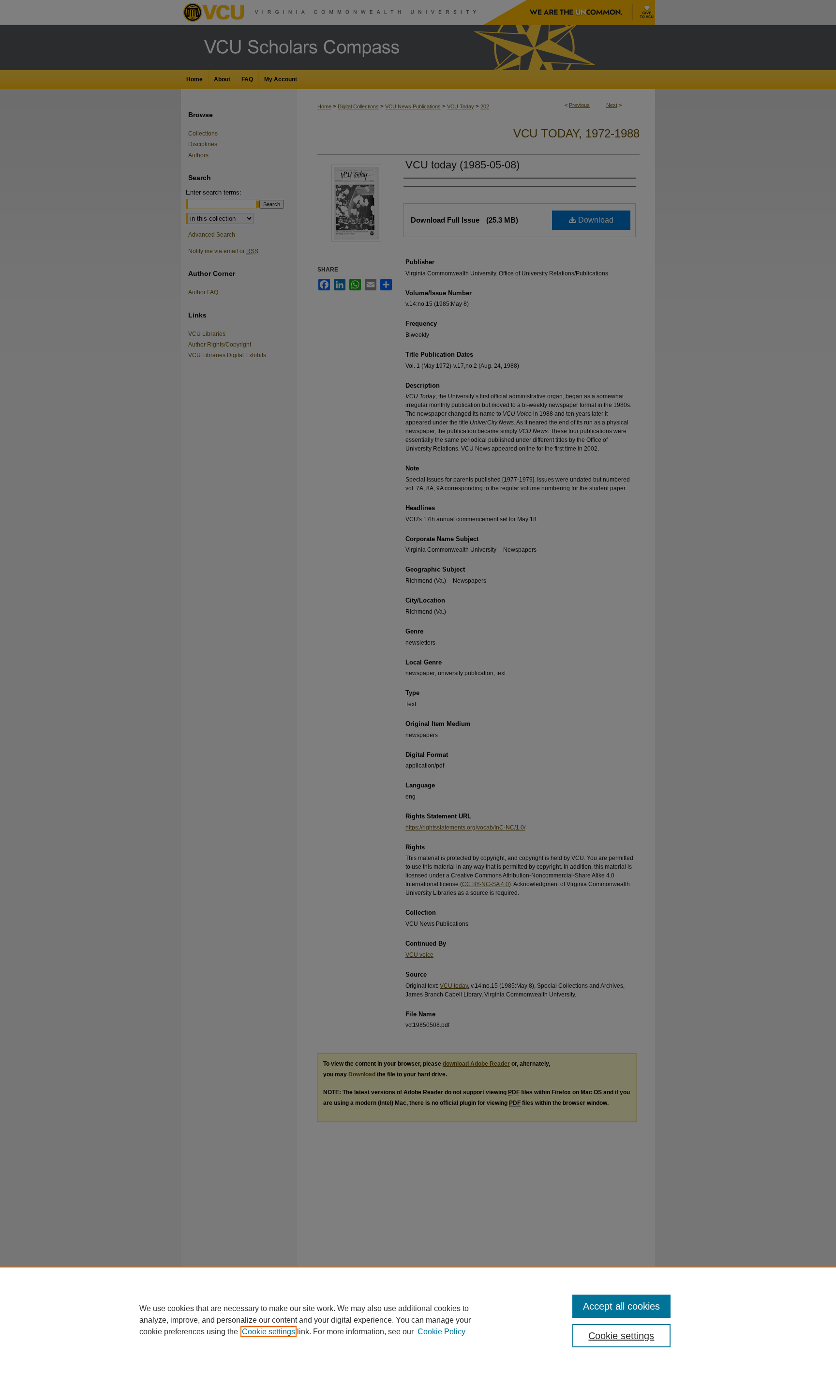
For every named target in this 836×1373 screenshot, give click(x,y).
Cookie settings (268, 1332)
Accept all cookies (621, 1306)
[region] (418, 1320)
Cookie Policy (441, 1332)
